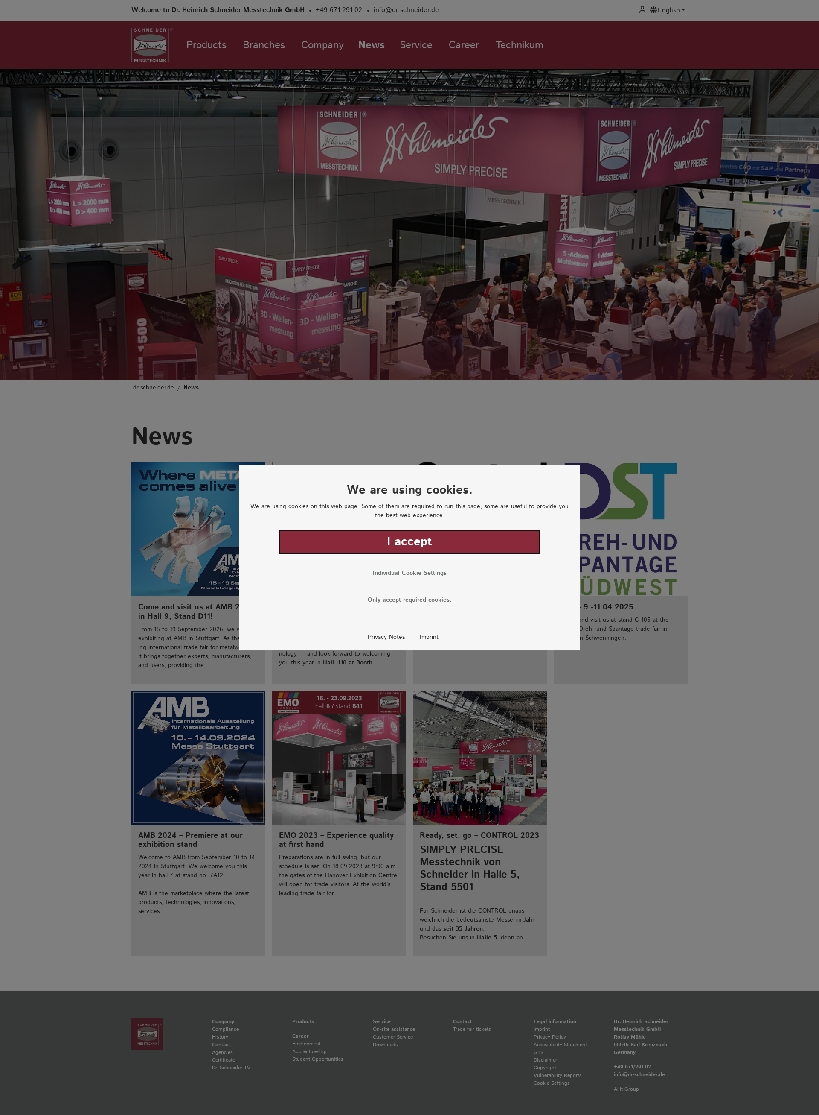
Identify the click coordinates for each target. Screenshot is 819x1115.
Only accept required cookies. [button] (410, 600)
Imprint (429, 637)
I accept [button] (409, 541)
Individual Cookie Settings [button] (410, 573)
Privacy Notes (386, 637)
